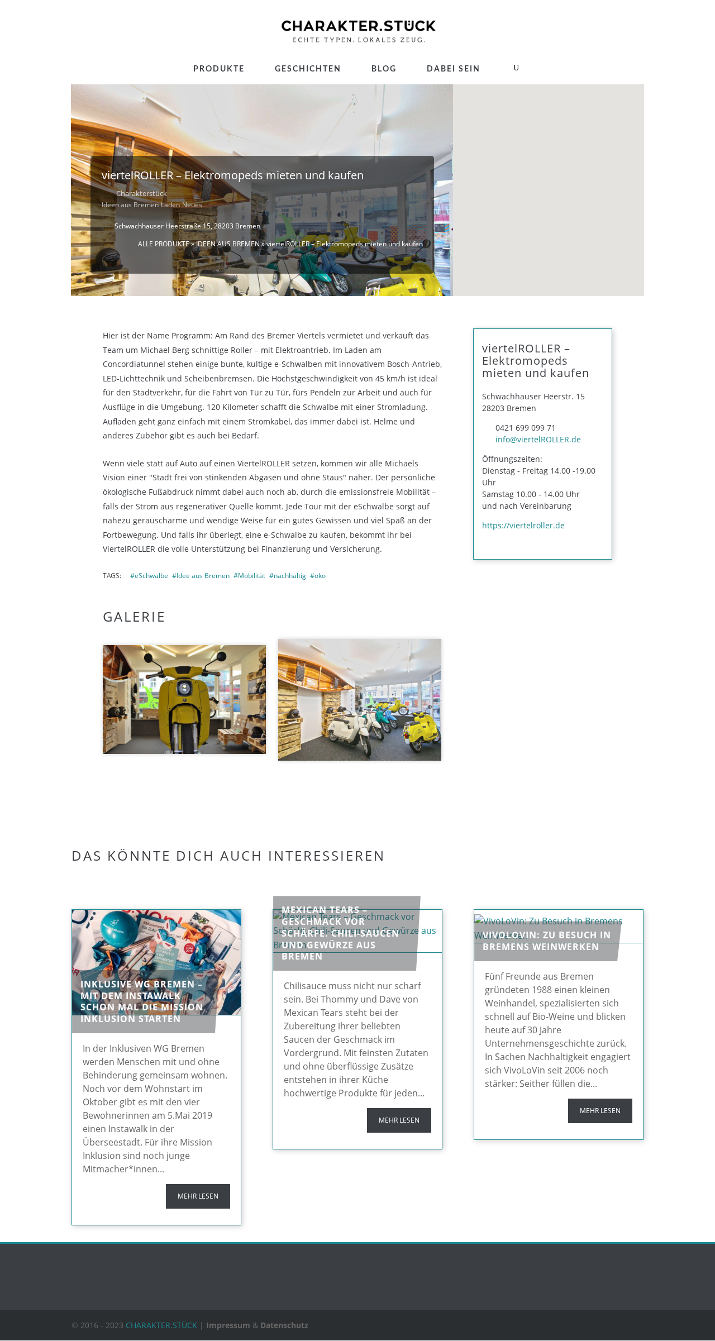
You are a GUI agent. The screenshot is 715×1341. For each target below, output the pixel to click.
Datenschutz (284, 1325)
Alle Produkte (163, 244)
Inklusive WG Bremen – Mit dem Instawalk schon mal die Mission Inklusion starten (141, 1001)
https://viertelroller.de (523, 525)
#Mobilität (249, 575)
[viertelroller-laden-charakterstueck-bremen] (359, 700)
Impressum (228, 1325)
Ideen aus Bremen (130, 204)
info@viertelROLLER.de (538, 439)
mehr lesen (198, 1196)
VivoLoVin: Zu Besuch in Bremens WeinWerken (547, 941)
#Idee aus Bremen (201, 575)
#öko (318, 575)
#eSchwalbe (149, 575)
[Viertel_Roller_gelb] (184, 699)
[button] (549, 167)
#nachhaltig (287, 575)
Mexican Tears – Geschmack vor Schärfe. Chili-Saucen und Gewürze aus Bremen (340, 933)
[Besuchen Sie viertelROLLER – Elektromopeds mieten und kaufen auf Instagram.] (499, 538)
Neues (192, 204)
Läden (170, 204)
